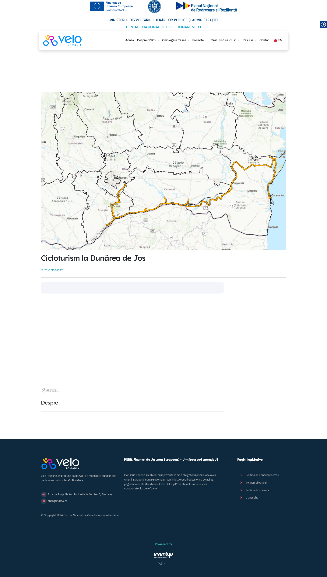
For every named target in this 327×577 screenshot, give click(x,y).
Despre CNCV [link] (147, 40)
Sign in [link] (162, 563)
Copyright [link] (252, 497)
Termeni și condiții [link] (256, 482)
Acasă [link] (129, 40)
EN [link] (280, 40)
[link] (62, 40)
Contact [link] (265, 40)
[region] (132, 346)
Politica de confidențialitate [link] (262, 475)
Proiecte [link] (198, 40)
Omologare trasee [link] (174, 40)
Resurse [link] (248, 40)
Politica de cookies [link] (257, 490)
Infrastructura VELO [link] (223, 40)
